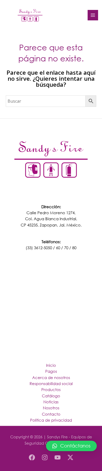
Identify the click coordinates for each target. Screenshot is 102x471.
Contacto (51, 414)
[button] (71, 446)
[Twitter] (70, 457)
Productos (51, 389)
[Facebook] (32, 457)
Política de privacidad (51, 420)
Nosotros (51, 407)
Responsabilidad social (51, 383)
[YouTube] (57, 457)
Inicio (51, 365)
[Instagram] (45, 457)
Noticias (51, 401)
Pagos (51, 371)
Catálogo (51, 395)
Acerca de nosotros (51, 377)
